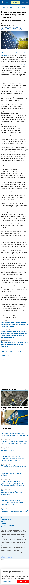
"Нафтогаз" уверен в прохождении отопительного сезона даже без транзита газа (12, 493)
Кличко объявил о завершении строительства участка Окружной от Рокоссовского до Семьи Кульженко (12, 483)
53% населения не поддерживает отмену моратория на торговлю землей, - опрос (14, 511)
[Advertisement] (14, 371)
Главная (3, 7)
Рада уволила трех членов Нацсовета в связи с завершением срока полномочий (14, 434)
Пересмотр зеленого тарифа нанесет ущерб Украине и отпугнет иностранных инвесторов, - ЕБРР (14, 324)
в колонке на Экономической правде (14, 63)
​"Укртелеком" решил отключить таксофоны (11, 475)
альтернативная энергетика (12, 352)
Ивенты (3, 521)
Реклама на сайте (6, 519)
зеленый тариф (7, 355)
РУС (23, 2)
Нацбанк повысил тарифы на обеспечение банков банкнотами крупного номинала (12, 502)
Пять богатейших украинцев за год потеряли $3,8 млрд (12, 450)
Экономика (10, 7)
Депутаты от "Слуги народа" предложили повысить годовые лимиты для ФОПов (14, 442)
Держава (16, 7)
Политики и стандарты (7, 525)
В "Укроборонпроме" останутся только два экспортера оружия (13, 467)
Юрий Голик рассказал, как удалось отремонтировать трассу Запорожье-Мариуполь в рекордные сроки (13, 458)
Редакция (3, 523)
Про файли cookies (6, 581)
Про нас (3, 518)
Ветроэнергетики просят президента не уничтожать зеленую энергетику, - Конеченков (14, 344)
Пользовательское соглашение (9, 527)
